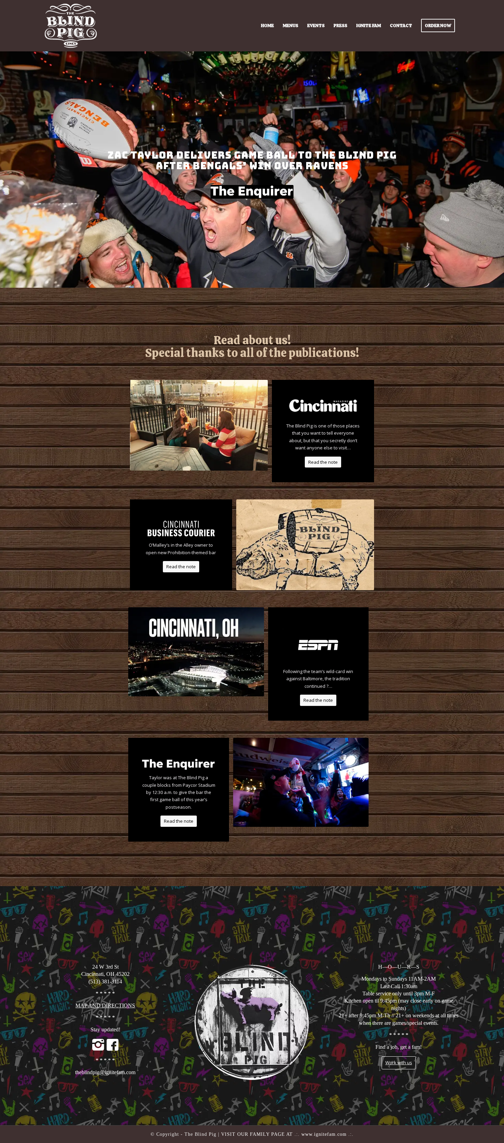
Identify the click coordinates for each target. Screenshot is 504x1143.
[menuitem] (267, 25)
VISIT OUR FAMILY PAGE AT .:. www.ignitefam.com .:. (287, 1134)
